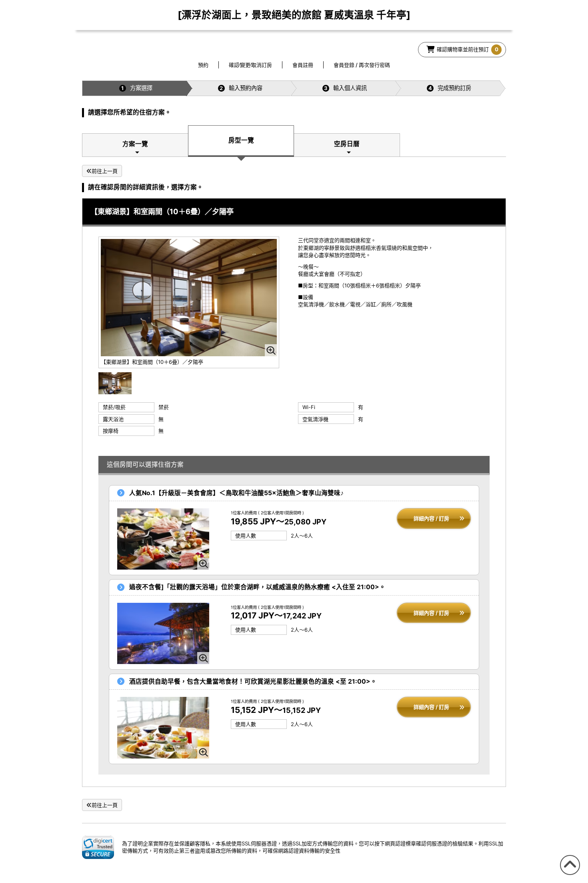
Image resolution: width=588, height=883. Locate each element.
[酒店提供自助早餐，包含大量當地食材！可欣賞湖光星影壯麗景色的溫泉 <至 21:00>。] (163, 727)
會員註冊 (302, 65)
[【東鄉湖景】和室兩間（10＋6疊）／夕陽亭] (115, 382)
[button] (98, 847)
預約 (203, 65)
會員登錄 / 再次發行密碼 (362, 65)
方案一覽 (135, 144)
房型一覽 (241, 140)
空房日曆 (347, 144)
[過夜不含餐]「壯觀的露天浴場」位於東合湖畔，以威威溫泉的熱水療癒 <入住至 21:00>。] (163, 633)
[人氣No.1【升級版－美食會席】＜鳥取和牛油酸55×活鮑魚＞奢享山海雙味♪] (163, 539)
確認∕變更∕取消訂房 (250, 65)
